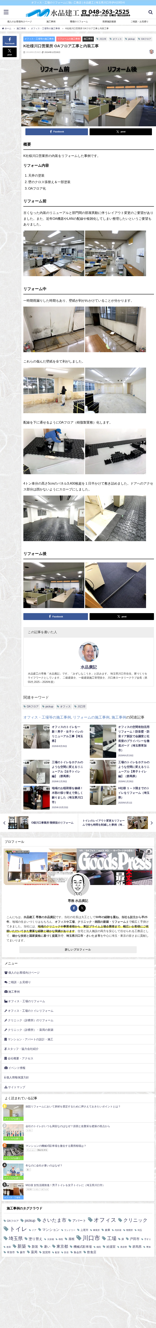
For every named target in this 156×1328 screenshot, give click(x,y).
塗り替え (35, 1238)
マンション (51, 1229)
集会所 (78, 1252)
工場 (111, 1238)
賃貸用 (46, 1252)
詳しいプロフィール (78, 949)
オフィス (117, 39)
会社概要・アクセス (20, 1058)
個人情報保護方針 (17, 1077)
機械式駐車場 (83, 1246)
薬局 (34, 1252)
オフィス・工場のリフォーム (26, 1001)
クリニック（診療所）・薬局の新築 (30, 1029)
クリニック (135, 1220)
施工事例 (88, 39)
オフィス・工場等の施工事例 (39, 39)
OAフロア (146, 39)
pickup (131, 39)
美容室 (123, 1247)
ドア (34, 1230)
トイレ (18, 1229)
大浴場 (50, 1239)
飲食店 (91, 1252)
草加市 (11, 1252)
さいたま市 (54, 1220)
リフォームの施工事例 (68, 39)
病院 (98, 1247)
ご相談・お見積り (19, 982)
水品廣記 (89, 667)
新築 (21, 1246)
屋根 (71, 1238)
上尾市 (84, 1230)
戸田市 (135, 1238)
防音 (66, 1252)
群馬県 (137, 1246)
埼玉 (140, 1230)
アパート (79, 1220)
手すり (147, 1239)
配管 (57, 1252)
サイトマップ (16, 1087)
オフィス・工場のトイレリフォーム (30, 1010)
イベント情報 (16, 1067)
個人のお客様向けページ (19, 21)
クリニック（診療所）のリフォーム (30, 1020)
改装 (8, 1247)
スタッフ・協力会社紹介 (22, 1048)
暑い (47, 1246)
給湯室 (111, 1246)
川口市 (103, 39)
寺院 (60, 1239)
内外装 (118, 1230)
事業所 (96, 1230)
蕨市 (22, 1252)
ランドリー (69, 1230)
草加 (148, 1247)
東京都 (62, 1246)
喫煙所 (129, 1230)
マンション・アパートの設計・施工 (30, 1039)
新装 (35, 1246)
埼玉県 (16, 1238)
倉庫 (107, 1230)
